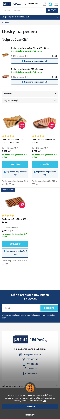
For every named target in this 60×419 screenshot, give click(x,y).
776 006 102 (32, 359)
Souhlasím (31, 406)
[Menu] (56, 3)
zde (44, 400)
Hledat (52, 10)
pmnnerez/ (32, 373)
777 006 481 (32, 364)
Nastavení (30, 414)
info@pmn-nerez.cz (32, 354)
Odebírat (49, 308)
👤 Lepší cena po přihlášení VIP (34, 61)
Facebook (32, 368)
